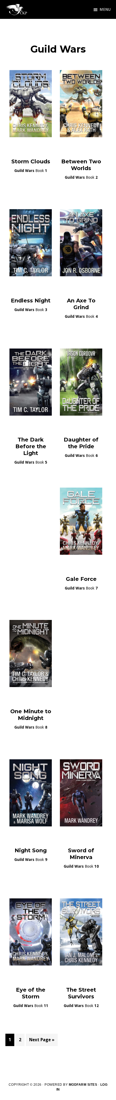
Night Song (31, 850)
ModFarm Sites (83, 1085)
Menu (105, 9)
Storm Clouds (30, 161)
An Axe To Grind (81, 304)
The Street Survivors (81, 993)
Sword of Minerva (81, 853)
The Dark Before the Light (30, 446)
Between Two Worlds (81, 164)
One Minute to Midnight (30, 714)
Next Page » (41, 1041)
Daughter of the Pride (81, 443)
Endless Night (30, 300)
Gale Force (81, 579)
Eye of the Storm (30, 993)
